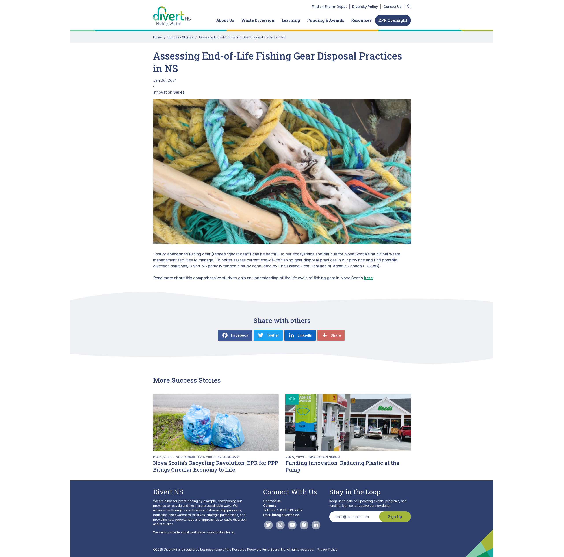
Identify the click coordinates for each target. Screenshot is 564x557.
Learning (291, 20)
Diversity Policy (365, 6)
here (368, 278)
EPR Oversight (392, 20)
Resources (361, 20)
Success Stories (180, 37)
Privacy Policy (327, 549)
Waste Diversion (258, 20)
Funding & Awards (325, 20)
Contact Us (392, 6)
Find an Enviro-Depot (329, 6)
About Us (225, 20)
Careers (269, 505)
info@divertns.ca (285, 515)
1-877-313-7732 (289, 510)
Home (157, 37)
